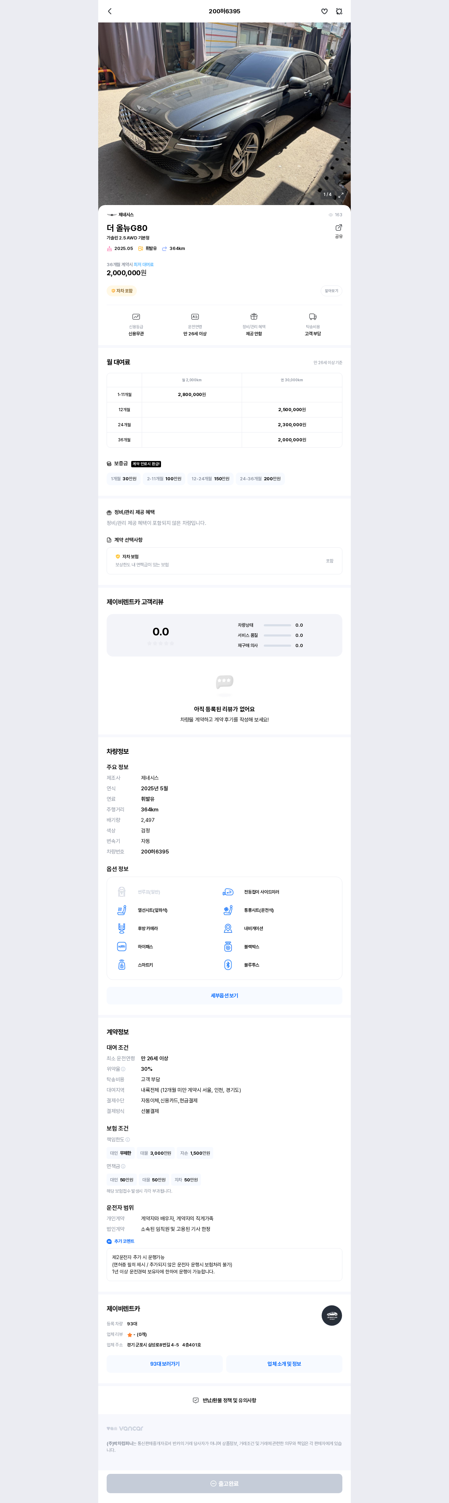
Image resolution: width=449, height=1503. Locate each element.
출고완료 (229, 1483)
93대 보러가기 (165, 1364)
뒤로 (110, 11)
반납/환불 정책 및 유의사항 (229, 1400)
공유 (338, 236)
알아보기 (331, 291)
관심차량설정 (324, 11)
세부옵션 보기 (224, 996)
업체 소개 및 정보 (284, 1364)
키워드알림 (339, 11)
